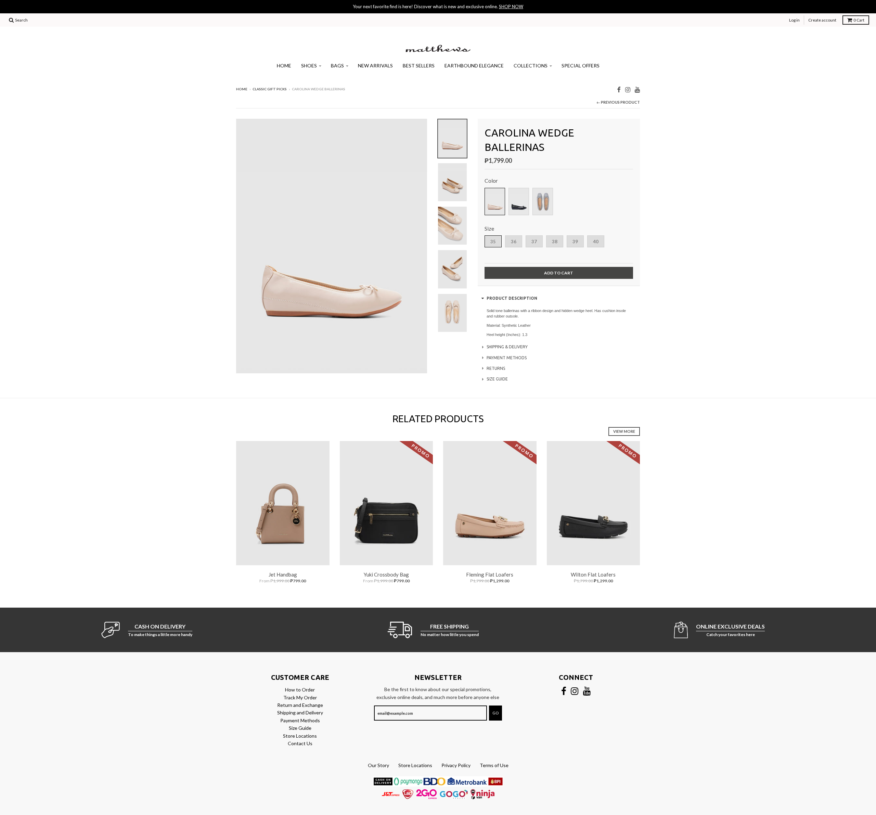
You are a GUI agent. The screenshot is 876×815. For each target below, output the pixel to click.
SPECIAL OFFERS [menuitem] (581, 65)
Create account (822, 20)
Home (241, 89)
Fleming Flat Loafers (489, 574)
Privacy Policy (456, 765)
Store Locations (300, 736)
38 (554, 241)
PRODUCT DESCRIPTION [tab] (512, 298)
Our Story (378, 765)
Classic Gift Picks (270, 89)
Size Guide (300, 728)
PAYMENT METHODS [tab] (507, 357)
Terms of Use (494, 765)
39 (575, 241)
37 (534, 241)
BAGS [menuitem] (337, 65)
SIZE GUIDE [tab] (497, 379)
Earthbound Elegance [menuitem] (474, 65)
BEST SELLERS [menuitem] (419, 65)
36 (513, 241)
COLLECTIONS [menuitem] (531, 65)
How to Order (300, 690)
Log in (794, 20)
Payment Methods (300, 720)
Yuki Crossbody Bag (386, 574)
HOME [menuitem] (284, 65)
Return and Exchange (300, 705)
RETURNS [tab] (496, 368)
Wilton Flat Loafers (593, 574)
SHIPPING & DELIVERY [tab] (507, 347)
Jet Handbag (283, 574)
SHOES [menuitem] (309, 65)
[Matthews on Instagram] (627, 89)
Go (495, 713)
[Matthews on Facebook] (619, 89)
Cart (858, 20)
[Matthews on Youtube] (637, 89)
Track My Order (300, 697)
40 (595, 241)
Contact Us (300, 743)
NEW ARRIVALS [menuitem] (375, 65)
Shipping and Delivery (300, 712)
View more (624, 431)
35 (493, 241)
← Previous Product (618, 102)
